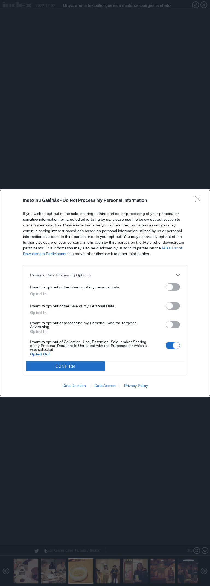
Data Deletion (74, 385)
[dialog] (105, 293)
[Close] (199, 201)
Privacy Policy (136, 385)
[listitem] (105, 275)
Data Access (105, 385)
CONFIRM (66, 366)
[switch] (173, 287)
